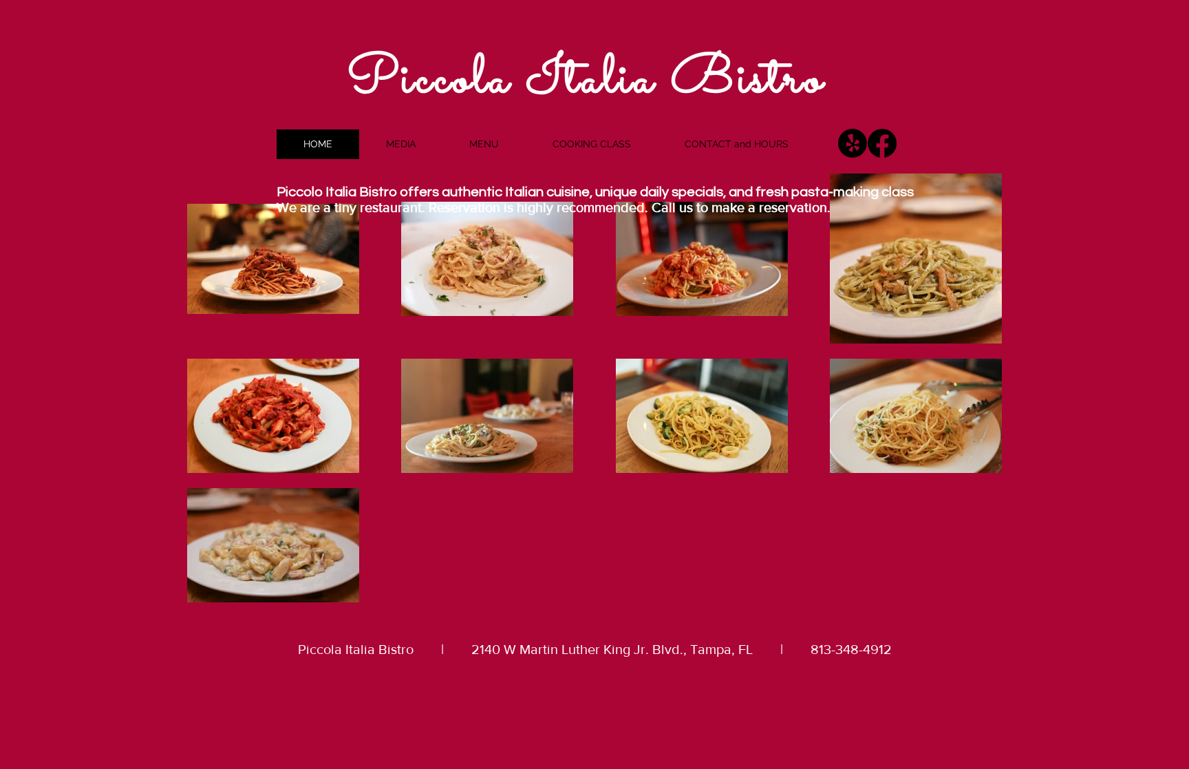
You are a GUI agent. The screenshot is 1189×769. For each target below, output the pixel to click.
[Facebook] (882, 143)
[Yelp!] (852, 143)
